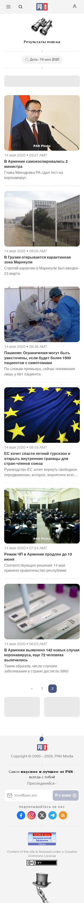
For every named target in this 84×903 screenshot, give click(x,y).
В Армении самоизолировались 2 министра (36, 164)
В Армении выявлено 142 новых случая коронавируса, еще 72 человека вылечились (41, 655)
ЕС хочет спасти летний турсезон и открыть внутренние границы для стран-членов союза (37, 458)
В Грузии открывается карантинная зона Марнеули (37, 260)
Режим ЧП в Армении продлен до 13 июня (38, 557)
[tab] (32, 875)
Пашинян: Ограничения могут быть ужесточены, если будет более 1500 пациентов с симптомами (37, 358)
